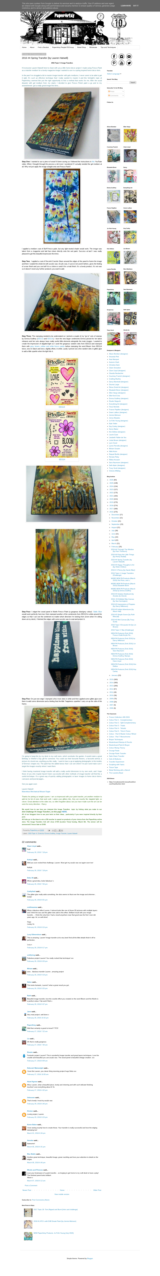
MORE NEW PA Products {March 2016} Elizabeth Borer (123, 585)
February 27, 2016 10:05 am (37, 1074)
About (32, 47)
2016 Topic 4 (32, 833)
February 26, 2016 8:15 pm (37, 927)
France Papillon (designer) (119, 409)
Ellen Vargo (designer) (117, 393)
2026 (112, 480)
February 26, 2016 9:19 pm (37, 975)
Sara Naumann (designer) (118, 462)
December (116, 515)
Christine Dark (114, 365)
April (113, 540)
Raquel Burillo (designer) (118, 454)
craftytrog (31, 955)
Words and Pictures (35, 1170)
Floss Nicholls (114, 407)
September (116, 524)
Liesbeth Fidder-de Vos (117, 437)
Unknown (31, 1097)
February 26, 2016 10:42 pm (37, 1018)
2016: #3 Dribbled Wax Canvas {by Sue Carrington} (122, 600)
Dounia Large (114, 384)
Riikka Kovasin (114, 460)
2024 (112, 486)
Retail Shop (81, 47)
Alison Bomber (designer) (118, 354)
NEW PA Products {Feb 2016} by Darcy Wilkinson (123, 639)
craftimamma (32, 907)
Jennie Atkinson (115, 415)
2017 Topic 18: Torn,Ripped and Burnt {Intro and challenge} (56, 1209)
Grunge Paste (114, 751)
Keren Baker (32, 1125)
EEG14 (50, 339)
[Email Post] (48, 830)
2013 (112, 686)
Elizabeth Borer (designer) (118, 390)
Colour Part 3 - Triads (117, 725)
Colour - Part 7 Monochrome (119, 737)
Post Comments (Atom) (40, 1200)
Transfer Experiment (116, 762)
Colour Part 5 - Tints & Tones (119, 731)
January (115, 675)
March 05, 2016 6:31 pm (36, 1147)
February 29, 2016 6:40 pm (37, 1104)
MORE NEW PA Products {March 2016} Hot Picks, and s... (123, 579)
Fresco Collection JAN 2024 (119, 717)
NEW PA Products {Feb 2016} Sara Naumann (122, 650)
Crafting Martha (115, 379)
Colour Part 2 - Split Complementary (122, 723)
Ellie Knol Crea (114, 396)
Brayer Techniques (116, 739)
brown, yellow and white (44, 346)
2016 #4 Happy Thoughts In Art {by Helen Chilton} (122, 566)
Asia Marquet (114, 359)
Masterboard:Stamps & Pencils (120, 742)
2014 (112, 683)
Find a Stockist (43, 47)
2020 (112, 499)
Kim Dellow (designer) (117, 432)
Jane (29, 1011)
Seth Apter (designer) (117, 465)
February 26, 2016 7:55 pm (37, 884)
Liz (28, 1039)
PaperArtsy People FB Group (63, 47)
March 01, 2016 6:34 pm (36, 1133)
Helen (29, 982)
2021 (112, 496)
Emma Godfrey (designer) (118, 398)
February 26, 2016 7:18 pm (37, 852)
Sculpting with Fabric (116, 764)
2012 (112, 689)
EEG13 (41, 339)
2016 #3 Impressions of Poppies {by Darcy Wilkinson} (123, 605)
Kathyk (30, 860)
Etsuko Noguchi (115, 401)
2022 (112, 493)
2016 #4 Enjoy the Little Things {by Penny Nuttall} (122, 555)
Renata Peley (114, 457)
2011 (111, 692)
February (115, 547)
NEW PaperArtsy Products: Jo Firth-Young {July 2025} (54, 1233)
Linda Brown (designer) (117, 440)
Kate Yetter (113, 423)
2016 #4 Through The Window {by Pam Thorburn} (122, 550)
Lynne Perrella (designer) (118, 446)
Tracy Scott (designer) (117, 468)
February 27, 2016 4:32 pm (37, 1090)
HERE (64, 812)
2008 (112, 702)
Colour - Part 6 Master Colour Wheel (122, 734)
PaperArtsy (31, 1025)
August (114, 527)
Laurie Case (113, 435)
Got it (136, 6)
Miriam (29, 969)
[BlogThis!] (55, 830)
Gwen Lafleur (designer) (118, 412)
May (113, 537)
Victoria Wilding (114, 471)
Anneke (30, 1140)
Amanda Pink (114, 357)
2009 (112, 699)
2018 (112, 505)
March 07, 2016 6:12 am (36, 1181)
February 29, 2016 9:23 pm (37, 1117)
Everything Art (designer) (118, 404)
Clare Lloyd (31, 846)
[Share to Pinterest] (62, 830)
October (115, 521)
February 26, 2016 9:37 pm (37, 1004)
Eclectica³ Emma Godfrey (46, 833)
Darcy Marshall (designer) (118, 382)
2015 (112, 679)
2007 (112, 705)
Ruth (29, 996)
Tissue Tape (113, 767)
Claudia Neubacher (116, 373)
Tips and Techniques (108, 47)
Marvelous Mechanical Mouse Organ (36, 792)
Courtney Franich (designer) (119, 376)
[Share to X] (57, 830)
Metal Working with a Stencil (119, 770)
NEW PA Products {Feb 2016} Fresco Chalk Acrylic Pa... (122, 634)
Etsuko (30, 1052)
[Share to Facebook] (60, 830)
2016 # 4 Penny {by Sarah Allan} (123, 570)
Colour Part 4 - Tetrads (117, 728)
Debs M (30, 878)
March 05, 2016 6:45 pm (36, 1162)
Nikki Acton (113, 451)
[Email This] (53, 830)
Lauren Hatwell (72, 833)
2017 (112, 509)
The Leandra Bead (116, 773)
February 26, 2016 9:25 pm (37, 988)
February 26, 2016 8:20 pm (37, 961)
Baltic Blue (97, 612)
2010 (112, 695)
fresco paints (59, 346)
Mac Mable (31, 1154)
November (116, 518)
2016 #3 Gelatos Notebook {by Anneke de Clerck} (122, 595)
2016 (112, 512)
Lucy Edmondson (34, 934)
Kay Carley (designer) (117, 426)
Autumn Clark (114, 362)
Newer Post (26, 1190)
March (114, 543)
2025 (112, 483)
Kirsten (30, 1111)
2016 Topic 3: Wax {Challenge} (122, 630)
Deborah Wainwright (35, 1068)
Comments (114, 96)
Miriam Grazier (114, 448)
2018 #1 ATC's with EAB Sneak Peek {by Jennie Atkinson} (55, 1221)
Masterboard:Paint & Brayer (119, 745)
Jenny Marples (114, 418)
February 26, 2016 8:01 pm (37, 900)
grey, (32, 346)
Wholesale (93, 47)
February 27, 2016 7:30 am (37, 1045)
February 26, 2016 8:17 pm (37, 948)
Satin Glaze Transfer (116, 756)
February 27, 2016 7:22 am (37, 1031)
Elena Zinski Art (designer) (119, 387)
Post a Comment (31, 1185)
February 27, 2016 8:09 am (37, 1061)
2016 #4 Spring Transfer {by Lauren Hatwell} (121, 561)
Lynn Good (113, 443)
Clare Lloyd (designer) (117, 370)
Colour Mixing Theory (117, 748)
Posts (112, 91)
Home (24, 47)
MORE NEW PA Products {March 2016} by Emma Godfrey (123, 590)
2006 (112, 708)
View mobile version (61, 1194)
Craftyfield (31, 891)
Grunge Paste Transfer (117, 753)
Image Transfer (61, 833)
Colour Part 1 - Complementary (120, 720)
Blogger (90, 1258)
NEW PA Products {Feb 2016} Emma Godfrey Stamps (122, 655)
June (114, 534)
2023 (112, 489)
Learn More (126, 6)
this (93, 162)
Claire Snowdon (115, 368)
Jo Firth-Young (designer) (118, 421)
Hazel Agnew (32, 1082)
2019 (112, 502)
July (113, 530)
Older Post (97, 1190)
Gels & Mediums (115, 759)
